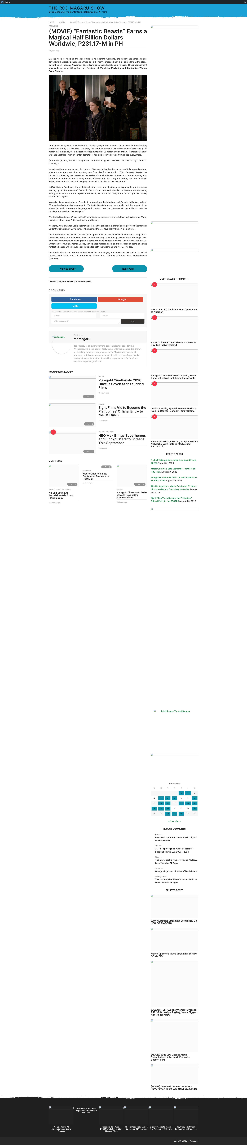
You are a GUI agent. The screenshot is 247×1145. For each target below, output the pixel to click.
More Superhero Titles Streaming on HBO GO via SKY (174, 954)
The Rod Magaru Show (76, 8)
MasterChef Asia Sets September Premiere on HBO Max (96, 476)
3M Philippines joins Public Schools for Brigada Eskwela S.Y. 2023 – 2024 (174, 850)
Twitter (75, 306)
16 (188, 803)
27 (168, 814)
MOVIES (53, 26)
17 (194, 803)
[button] (190, 9)
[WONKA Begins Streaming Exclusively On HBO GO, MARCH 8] (174, 906)
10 (195, 798)
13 (168, 803)
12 (161, 803)
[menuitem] (2, 2)
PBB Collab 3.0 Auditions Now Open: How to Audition (174, 310)
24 (195, 808)
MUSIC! (58, 489)
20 (168, 808)
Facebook (75, 299)
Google (122, 299)
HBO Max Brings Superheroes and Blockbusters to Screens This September (122, 439)
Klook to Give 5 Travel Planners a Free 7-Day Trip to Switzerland (173, 343)
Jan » (178, 821)
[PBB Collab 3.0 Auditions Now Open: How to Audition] (174, 295)
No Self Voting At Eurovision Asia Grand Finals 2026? (61, 495)
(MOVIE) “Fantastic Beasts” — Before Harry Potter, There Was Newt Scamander (174, 1087)
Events (52, 489)
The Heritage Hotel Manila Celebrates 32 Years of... (136, 1128)
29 (181, 814)
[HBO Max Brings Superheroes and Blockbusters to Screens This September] (72, 442)
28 (174, 814)
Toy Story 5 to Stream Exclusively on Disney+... (186, 1128)
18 (154, 808)
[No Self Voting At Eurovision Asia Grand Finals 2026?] (64, 476)
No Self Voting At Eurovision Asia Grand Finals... (61, 1129)
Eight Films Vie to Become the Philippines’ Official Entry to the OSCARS (122, 411)
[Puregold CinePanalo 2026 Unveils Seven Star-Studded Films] (72, 388)
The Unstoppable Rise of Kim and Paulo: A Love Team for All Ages (176, 861)
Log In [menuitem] (7, 2)
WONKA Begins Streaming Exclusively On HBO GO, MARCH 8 (174, 922)
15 (181, 803)
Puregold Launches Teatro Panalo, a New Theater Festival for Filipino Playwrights (173, 376)
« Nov (171, 821)
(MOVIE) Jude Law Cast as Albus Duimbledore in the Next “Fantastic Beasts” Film (170, 1057)
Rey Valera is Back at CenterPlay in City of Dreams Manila (175, 839)
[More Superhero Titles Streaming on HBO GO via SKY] (174, 939)
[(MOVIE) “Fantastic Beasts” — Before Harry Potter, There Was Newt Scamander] (174, 1074)
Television (109, 431)
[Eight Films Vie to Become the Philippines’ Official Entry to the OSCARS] (72, 415)
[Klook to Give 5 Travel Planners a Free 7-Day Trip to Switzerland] (174, 328)
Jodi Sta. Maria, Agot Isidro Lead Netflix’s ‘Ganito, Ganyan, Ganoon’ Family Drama (173, 409)
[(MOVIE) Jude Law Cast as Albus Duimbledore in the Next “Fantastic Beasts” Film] (174, 1035)
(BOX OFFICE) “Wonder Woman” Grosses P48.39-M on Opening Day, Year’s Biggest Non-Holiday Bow (174, 1012)
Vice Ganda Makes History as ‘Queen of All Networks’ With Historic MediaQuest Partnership (174, 444)
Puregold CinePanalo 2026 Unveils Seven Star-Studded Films (121, 384)
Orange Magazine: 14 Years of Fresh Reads (176, 871)
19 (161, 808)
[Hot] (53, 432)
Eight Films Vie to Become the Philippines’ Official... (161, 1128)
